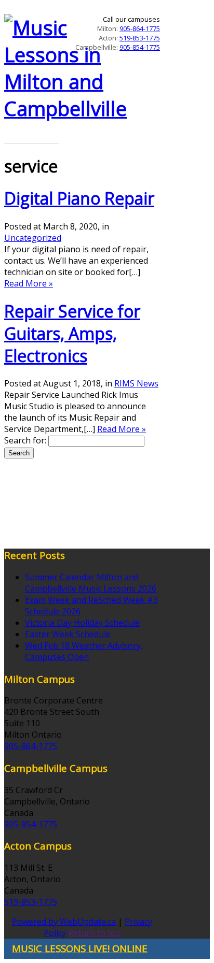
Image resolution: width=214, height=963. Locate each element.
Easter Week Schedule (68, 634)
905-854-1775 (139, 47)
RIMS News (136, 383)
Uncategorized (32, 237)
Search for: (25, 440)
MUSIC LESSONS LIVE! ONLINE (80, 948)
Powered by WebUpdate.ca (64, 921)
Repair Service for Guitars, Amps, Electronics (72, 333)
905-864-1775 (139, 28)
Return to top (94, 933)
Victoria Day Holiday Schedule (82, 622)
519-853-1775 (139, 37)
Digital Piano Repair (79, 198)
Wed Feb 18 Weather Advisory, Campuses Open (84, 651)
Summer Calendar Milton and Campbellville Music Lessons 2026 (90, 582)
